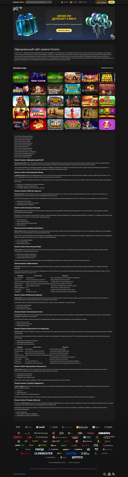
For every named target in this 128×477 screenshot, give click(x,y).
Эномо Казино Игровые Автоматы (23, 143)
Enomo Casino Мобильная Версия (23, 148)
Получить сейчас (64, 30)
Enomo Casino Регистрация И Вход (23, 138)
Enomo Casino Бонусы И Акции (22, 141)
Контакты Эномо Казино (74, 462)
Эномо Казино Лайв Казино (21, 146)
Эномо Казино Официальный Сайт (23, 136)
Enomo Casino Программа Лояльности (24, 153)
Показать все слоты (107, 68)
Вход (111, 2)
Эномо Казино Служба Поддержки (23, 155)
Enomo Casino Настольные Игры (22, 145)
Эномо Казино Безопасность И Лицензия (25, 151)
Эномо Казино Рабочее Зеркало (22, 139)
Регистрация (101, 2)
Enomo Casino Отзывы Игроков (22, 157)
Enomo (18, 2)
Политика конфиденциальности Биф (56, 462)
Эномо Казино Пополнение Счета (23, 150)
